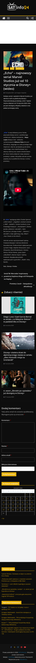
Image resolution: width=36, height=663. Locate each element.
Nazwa (5, 446)
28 (22, 510)
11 (8, 502)
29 (27, 510)
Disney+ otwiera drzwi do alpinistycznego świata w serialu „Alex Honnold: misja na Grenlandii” (17, 356)
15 (27, 502)
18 (8, 506)
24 (3, 510)
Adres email (6, 455)
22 (27, 506)
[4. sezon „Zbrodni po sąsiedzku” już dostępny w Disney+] (18, 372)
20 (17, 506)
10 (3, 502)
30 (32, 510)
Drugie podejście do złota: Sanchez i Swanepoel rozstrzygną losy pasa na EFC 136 (18, 632)
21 (22, 506)
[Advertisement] (18, 32)
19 (13, 506)
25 (8, 510)
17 (3, 506)
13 (17, 502)
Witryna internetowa (9, 464)
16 (32, 502)
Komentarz (6, 420)
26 (13, 510)
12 (13, 502)
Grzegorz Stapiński (21, 93)
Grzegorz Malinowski (8, 612)
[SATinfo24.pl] (4, 18)
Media (12, 68)
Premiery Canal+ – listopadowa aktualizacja (21, 285)
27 (17, 510)
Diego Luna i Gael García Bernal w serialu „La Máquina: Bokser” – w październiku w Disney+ (17, 319)
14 (22, 502)
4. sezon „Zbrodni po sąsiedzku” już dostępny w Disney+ (17, 391)
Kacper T (4, 623)
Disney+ (6, 68)
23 (32, 506)
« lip (3, 518)
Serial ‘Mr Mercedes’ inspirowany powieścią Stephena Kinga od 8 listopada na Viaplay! (18, 276)
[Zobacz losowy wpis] (32, 18)
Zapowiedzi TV (19, 68)
